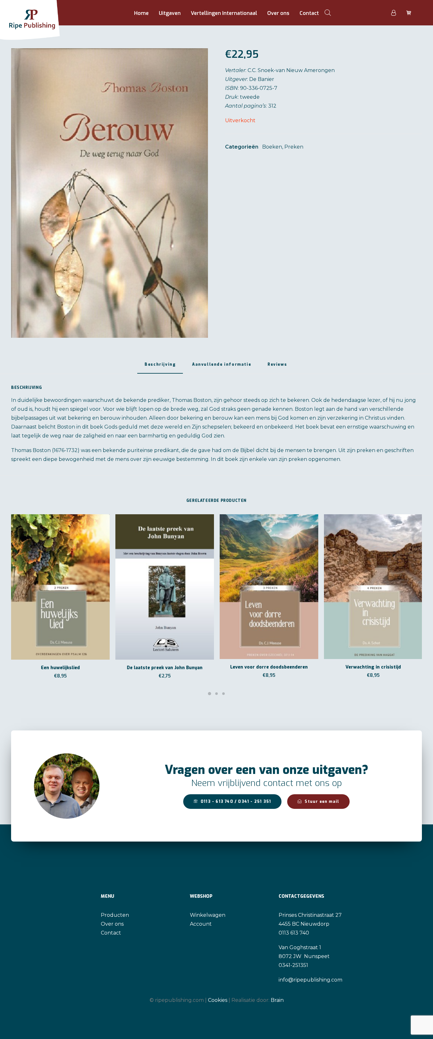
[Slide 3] (223, 693)
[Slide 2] (216, 693)
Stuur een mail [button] (322, 801)
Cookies (217, 1000)
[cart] (408, 12)
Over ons (278, 13)
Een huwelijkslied (60, 668)
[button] (109, 193)
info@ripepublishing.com (310, 980)
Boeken (272, 147)
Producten (115, 915)
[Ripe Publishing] (42, 12)
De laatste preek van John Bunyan (165, 668)
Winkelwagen (207, 915)
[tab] (221, 367)
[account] (397, 12)
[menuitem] (141, 13)
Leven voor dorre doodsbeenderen (269, 667)
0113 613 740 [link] (294, 933)
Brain (277, 1000)
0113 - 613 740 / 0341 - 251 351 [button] (236, 801)
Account (201, 924)
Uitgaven (170, 13)
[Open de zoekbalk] (328, 13)
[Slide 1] (209, 693)
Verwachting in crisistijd (373, 667)
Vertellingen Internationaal (224, 13)
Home (141, 13)
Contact (309, 13)
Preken (293, 147)
